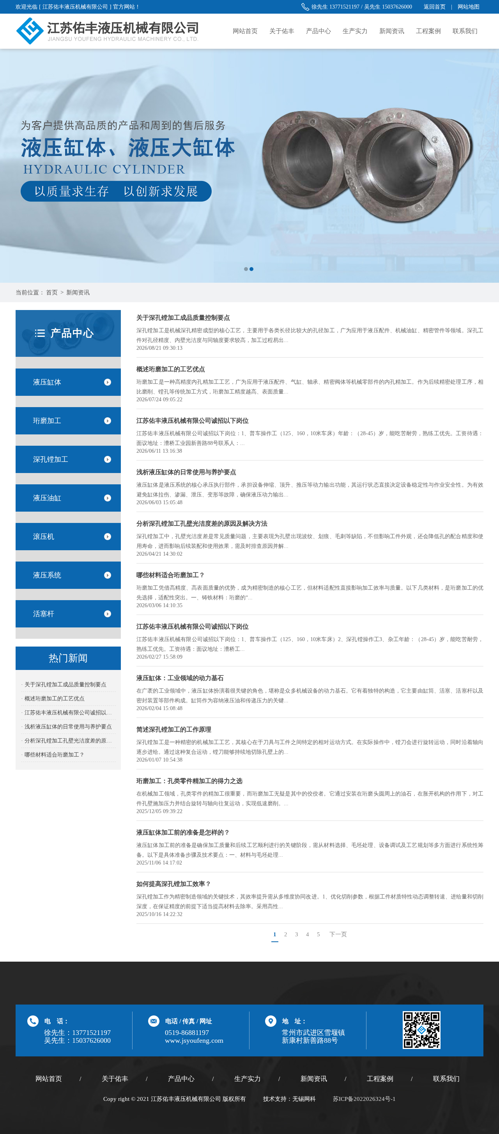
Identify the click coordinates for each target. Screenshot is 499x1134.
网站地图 (469, 7)
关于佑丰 (281, 31)
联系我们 (465, 31)
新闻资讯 (391, 31)
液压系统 (47, 575)
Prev (13, 165)
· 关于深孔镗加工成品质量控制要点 (63, 684)
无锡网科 (304, 1099)
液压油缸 (47, 498)
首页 (52, 292)
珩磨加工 (47, 421)
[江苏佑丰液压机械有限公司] (249, 166)
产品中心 (318, 31)
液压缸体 (47, 382)
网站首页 (245, 31)
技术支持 (275, 1099)
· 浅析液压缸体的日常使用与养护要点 (66, 727)
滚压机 (43, 536)
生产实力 (355, 31)
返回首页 (435, 7)
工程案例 (428, 31)
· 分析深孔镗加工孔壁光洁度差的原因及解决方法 (68, 741)
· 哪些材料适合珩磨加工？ (53, 755)
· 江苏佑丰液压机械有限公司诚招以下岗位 (68, 713)
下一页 (338, 934)
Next (485, 165)
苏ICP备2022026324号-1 (364, 1099)
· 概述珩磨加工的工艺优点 (53, 699)
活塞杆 (43, 614)
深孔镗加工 (50, 459)
